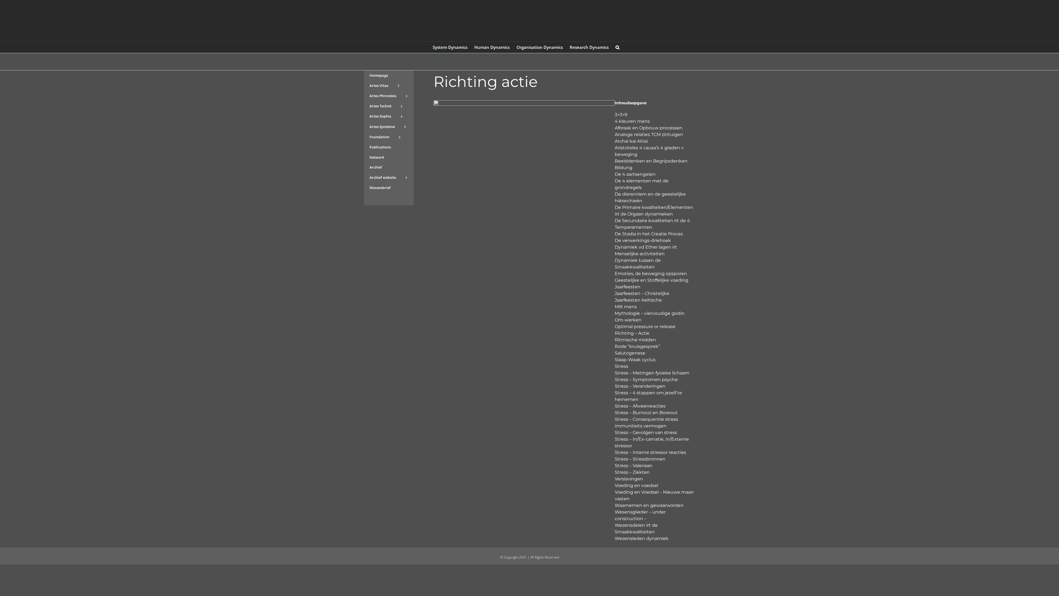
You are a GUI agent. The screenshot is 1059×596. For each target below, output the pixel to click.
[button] (617, 47)
